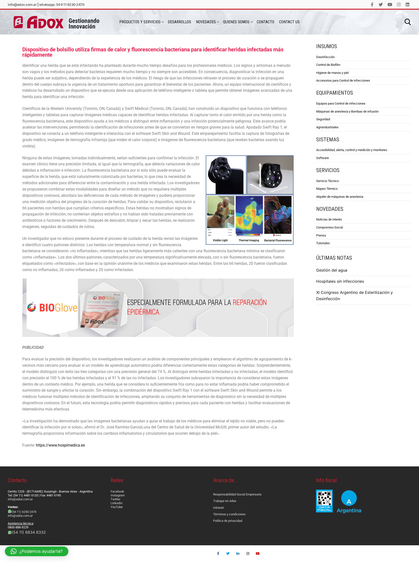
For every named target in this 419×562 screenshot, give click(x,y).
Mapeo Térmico (327, 188)
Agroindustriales (327, 127)
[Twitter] (381, 4)
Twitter (115, 499)
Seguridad (323, 119)
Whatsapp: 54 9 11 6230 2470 (62, 4)
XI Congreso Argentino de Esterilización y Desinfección (354, 295)
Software (322, 158)
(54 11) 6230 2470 (24, 512)
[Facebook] (372, 4)
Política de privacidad (227, 521)
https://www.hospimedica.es (60, 445)
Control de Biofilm (328, 65)
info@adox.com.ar (22, 4)
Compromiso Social (329, 227)
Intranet (218, 507)
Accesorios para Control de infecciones (343, 80)
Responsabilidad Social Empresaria (237, 494)
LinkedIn (116, 503)
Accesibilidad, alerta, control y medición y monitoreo (351, 150)
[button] (36, 551)
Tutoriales (323, 243)
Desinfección (325, 57)
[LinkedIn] (407, 4)
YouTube (117, 507)
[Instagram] (399, 4)
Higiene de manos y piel (332, 73)
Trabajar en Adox (224, 501)
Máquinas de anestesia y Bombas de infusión (347, 111)
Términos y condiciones (229, 514)
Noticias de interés (329, 219)
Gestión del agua (331, 270)
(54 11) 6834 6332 (29, 532)
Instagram (118, 495)
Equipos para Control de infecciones (340, 103)
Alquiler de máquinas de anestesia (339, 196)
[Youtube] (390, 4)
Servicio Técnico (327, 181)
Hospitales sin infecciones (340, 281)
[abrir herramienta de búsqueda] (407, 22)
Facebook (117, 491)
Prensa (321, 235)
